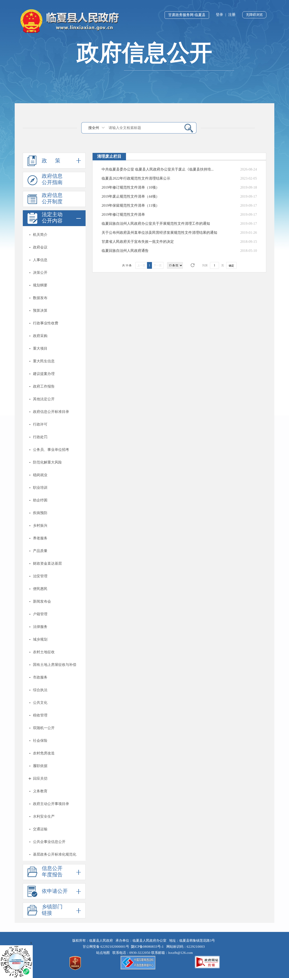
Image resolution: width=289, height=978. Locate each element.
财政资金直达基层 (47, 563)
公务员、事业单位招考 (51, 450)
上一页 (141, 265)
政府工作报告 (44, 386)
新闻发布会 (42, 601)
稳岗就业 (40, 475)
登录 (219, 14)
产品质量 (40, 551)
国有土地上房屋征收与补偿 (54, 665)
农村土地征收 (44, 652)
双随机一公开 (44, 728)
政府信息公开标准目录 (51, 412)
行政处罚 (40, 437)
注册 (231, 14)
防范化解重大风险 (47, 462)
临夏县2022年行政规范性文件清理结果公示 (136, 178)
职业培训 (40, 487)
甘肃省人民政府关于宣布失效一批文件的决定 (138, 241)
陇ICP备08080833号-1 (147, 946)
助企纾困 (40, 500)
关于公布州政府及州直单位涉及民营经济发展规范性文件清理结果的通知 (159, 232)
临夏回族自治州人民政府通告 (125, 251)
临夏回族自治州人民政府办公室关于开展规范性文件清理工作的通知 (156, 223)
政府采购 (40, 336)
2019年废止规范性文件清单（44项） (130, 196)
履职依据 (40, 766)
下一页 (158, 265)
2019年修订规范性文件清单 (123, 214)
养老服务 (40, 538)
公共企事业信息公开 (49, 842)
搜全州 (93, 128)
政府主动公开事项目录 (51, 804)
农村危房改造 (44, 753)
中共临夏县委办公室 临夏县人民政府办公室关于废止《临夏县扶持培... (158, 169)
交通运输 (40, 829)
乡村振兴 (40, 525)
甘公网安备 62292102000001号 (106, 946)
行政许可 (40, 424)
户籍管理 (40, 614)
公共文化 (40, 702)
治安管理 (40, 576)
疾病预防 (40, 513)
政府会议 (40, 247)
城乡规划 (40, 639)
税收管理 (40, 715)
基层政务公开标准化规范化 (54, 854)
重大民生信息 (44, 361)
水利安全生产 (44, 816)
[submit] (187, 128)
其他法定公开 (44, 399)
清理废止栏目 (109, 156)
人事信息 (40, 260)
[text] (143, 127)
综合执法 (40, 690)
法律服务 (40, 627)
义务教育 (40, 791)
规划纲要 (40, 285)
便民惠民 (40, 589)
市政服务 (40, 677)
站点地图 (104, 953)
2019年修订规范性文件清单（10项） (130, 187)
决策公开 (40, 272)
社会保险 (40, 740)
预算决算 (40, 310)
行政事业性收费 (45, 323)
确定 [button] (231, 265)
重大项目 (40, 348)
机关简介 (40, 234)
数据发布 (40, 298)
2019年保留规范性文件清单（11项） (130, 205)
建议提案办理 (44, 374)
